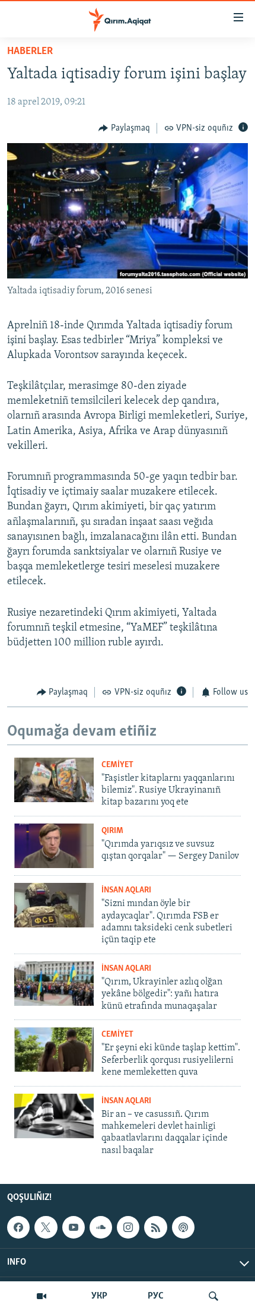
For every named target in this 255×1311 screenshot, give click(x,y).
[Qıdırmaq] (213, 1296)
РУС (156, 1296)
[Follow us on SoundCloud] (101, 1227)
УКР (99, 1296)
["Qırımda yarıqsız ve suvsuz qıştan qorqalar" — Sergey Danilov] (54, 846)
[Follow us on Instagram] (128, 1227)
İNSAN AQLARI (126, 890)
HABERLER (30, 51)
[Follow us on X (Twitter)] (45, 1227)
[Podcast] (183, 1227)
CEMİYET (117, 765)
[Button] (124, 128)
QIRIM (112, 830)
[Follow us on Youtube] (73, 1227)
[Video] (41, 1296)
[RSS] (155, 1227)
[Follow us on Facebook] (18, 1227)
